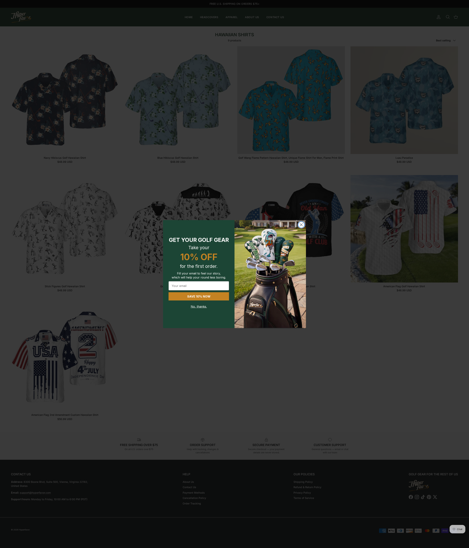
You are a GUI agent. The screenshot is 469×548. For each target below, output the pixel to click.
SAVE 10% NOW (199, 296)
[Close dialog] (301, 225)
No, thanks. (199, 306)
